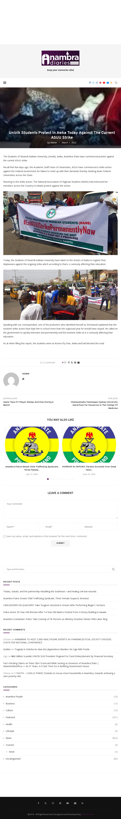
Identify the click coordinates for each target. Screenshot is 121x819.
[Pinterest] (100, 82)
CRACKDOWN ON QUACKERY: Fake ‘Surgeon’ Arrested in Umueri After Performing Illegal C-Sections (54, 605)
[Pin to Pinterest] (75, 362)
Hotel (63, 751)
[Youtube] (104, 82)
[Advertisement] (60, 22)
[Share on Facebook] (68, 362)
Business (62, 703)
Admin (53, 142)
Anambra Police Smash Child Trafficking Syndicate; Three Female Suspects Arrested (46, 598)
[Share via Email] (78, 362)
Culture (62, 710)
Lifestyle (62, 731)
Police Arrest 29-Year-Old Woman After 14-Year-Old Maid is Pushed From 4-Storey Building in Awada (54, 612)
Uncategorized (62, 758)
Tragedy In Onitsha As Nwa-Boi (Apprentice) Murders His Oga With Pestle (51, 649)
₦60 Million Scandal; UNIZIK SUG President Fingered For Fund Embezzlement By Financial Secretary (62, 656)
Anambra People (62, 696)
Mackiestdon (87, 814)
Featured (62, 717)
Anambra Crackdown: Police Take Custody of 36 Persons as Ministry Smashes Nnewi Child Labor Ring (55, 619)
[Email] (108, 82)
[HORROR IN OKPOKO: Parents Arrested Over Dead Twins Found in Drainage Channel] (89, 445)
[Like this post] (65, 362)
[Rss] (111, 82)
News (62, 737)
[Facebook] (90, 82)
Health (62, 724)
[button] (9, 453)
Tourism (62, 744)
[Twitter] (93, 82)
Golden (7, 649)
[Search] (116, 82)
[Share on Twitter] (72, 362)
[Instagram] (97, 82)
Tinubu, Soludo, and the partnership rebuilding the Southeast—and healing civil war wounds (49, 591)
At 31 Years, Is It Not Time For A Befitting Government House (57, 666)
